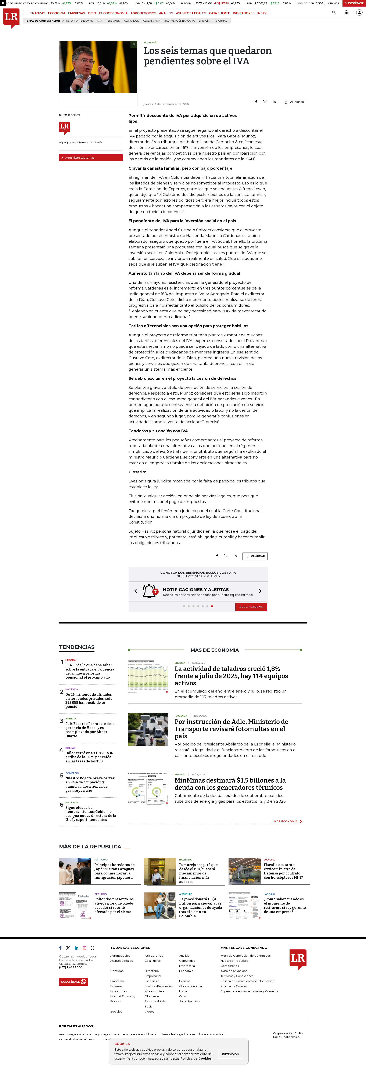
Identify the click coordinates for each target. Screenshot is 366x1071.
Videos (149, 1011)
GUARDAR (297, 102)
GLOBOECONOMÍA (113, 13)
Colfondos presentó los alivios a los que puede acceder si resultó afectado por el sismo (114, 905)
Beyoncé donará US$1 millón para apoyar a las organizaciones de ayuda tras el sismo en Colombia (200, 907)
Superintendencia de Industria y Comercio (250, 991)
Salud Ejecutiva (189, 1001)
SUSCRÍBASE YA (251, 606)
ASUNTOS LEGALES (191, 13)
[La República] (11, 18)
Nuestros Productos (234, 960)
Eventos (184, 981)
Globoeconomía (190, 986)
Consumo (117, 971)
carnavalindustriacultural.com (79, 1039)
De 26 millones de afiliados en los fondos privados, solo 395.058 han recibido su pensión (88, 701)
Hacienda (71, 689)
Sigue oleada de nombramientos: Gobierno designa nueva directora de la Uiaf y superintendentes (90, 814)
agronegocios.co (107, 1034)
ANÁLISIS (166, 13)
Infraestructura (154, 991)
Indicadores (118, 991)
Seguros (100, 894)
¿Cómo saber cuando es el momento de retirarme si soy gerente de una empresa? (285, 905)
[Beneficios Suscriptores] (346, 12)
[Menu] (26, 13)
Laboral (71, 660)
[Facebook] (256, 102)
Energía (204, 20)
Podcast (116, 1001)
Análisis (184, 955)
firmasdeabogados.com (178, 1034)
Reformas (220, 20)
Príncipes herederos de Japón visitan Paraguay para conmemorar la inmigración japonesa (114, 871)
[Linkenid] (78, 948)
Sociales (116, 1011)
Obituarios (152, 996)
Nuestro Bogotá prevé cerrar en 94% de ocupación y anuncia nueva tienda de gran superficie (90, 784)
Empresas (117, 981)
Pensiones (113, 20)
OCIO (92, 13)
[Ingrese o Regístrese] (359, 12)
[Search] (334, 12)
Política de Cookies (196, 1058)
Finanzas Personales (158, 986)
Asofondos (131, 20)
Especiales (152, 981)
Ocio (182, 996)
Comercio (72, 773)
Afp (99, 20)
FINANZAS (37, 13)
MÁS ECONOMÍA (285, 821)
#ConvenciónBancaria (180, 20)
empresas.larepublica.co (140, 1034)
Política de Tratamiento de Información (247, 981)
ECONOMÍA (56, 13)
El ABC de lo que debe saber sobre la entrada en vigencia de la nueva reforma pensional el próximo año (89, 671)
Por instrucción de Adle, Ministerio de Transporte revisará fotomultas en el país (231, 729)
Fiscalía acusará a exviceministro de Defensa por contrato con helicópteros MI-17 (283, 871)
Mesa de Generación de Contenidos (245, 955)
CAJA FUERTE (219, 13)
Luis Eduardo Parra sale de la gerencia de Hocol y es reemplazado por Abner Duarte (90, 730)
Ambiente (185, 894)
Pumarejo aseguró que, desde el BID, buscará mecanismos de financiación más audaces (199, 873)
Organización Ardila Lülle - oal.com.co (288, 1035)
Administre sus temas (79, 157)
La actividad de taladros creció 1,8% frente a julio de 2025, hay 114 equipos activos (231, 676)
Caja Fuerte (153, 960)
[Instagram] (86, 948)
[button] (134, 591)
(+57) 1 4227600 (70, 967)
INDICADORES (243, 13)
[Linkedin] (274, 102)
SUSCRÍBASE (354, 3)
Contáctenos (230, 965)
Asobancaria (151, 20)
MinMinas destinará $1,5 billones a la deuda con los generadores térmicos (230, 784)
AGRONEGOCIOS (143, 13)
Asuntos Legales (121, 960)
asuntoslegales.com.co (75, 1034)
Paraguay (101, 859)
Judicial (269, 859)
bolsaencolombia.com (214, 1034)
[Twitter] (265, 102)
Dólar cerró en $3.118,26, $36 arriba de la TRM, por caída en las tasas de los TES (89, 757)
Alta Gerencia (154, 955)
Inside (183, 991)
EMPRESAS (76, 13)
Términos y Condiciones (237, 976)
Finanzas (116, 986)
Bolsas (70, 748)
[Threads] (94, 948)
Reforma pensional (79, 20)
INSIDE (262, 13)
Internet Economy (122, 996)
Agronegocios (120, 955)
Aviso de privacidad (234, 971)
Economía (186, 971)
